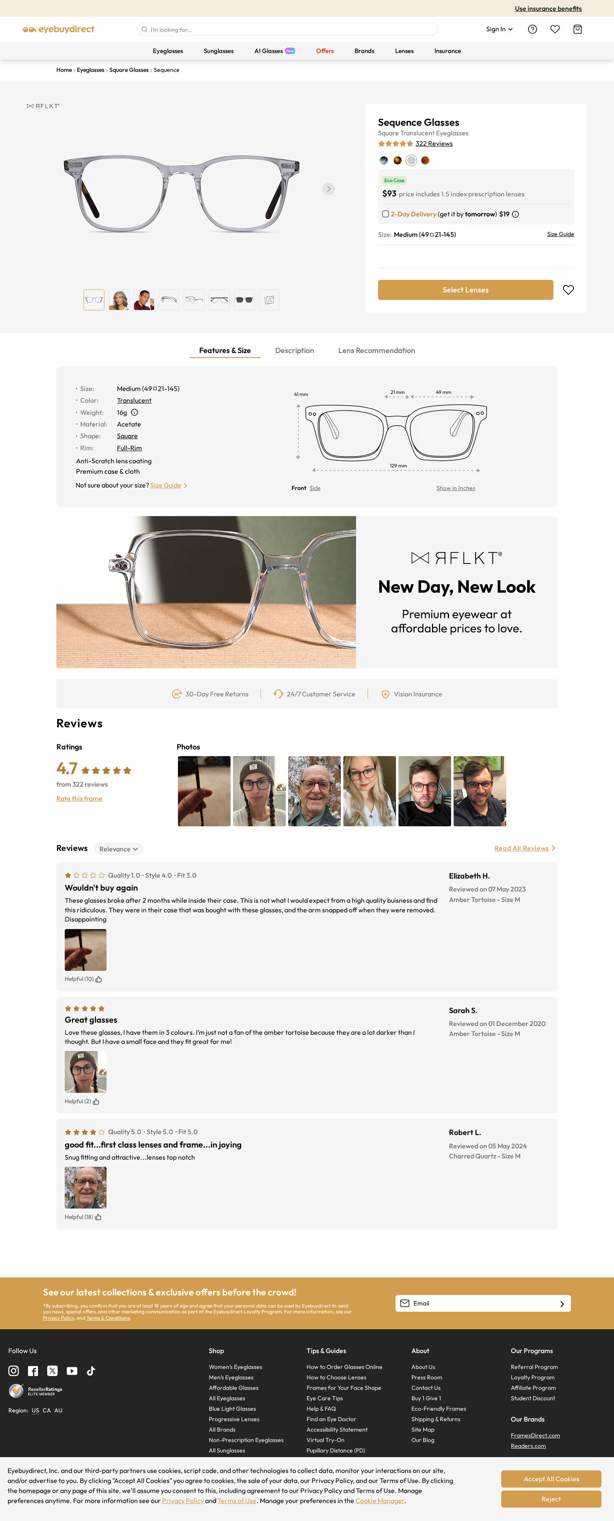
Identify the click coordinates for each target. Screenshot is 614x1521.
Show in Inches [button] (455, 488)
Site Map (422, 1429)
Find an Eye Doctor (331, 1419)
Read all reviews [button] (522, 848)
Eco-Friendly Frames (438, 1408)
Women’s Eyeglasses (235, 1367)
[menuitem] (167, 51)
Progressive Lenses (234, 1419)
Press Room (426, 1377)
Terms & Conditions (108, 1318)
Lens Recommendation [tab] (376, 350)
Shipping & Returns (435, 1419)
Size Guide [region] (560, 234)
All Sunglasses (227, 1450)
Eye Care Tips (325, 1398)
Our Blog (422, 1440)
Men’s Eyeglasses (231, 1377)
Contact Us (426, 1387)
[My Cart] (577, 29)
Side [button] (315, 488)
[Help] (532, 29)
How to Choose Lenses (336, 1377)
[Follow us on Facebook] (33, 1371)
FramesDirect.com (535, 1435)
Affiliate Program (533, 1387)
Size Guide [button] (165, 485)
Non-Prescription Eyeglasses (246, 1440)
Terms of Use (237, 1500)
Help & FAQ (321, 1408)
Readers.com (528, 1446)
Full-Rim (129, 448)
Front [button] (299, 488)
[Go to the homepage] (59, 29)
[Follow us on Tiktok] (91, 1371)
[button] (328, 188)
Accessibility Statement (337, 1429)
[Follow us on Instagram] (13, 1371)
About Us (423, 1367)
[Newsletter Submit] (562, 1304)
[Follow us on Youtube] (72, 1371)
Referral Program (534, 1367)
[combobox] (287, 29)
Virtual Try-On (326, 1440)
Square (388, 133)
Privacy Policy (58, 1318)
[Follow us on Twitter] (52, 1371)
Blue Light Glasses (232, 1408)
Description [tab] (294, 350)
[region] (269, 299)
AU (58, 1410)
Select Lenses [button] (466, 290)
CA (47, 1410)
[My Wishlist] (555, 29)
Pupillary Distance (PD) (336, 1450)
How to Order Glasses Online (345, 1367)
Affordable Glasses (234, 1387)
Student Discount (533, 1398)
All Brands (222, 1429)
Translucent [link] (134, 400)
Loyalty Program (533, 1377)
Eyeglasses (452, 133)
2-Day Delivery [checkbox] (413, 214)
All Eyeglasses (227, 1398)
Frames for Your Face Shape (344, 1387)
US (35, 1410)
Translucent (417, 133)
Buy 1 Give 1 (426, 1398)
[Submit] (144, 29)
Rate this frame (79, 798)
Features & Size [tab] (225, 350)
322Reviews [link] (434, 143)
